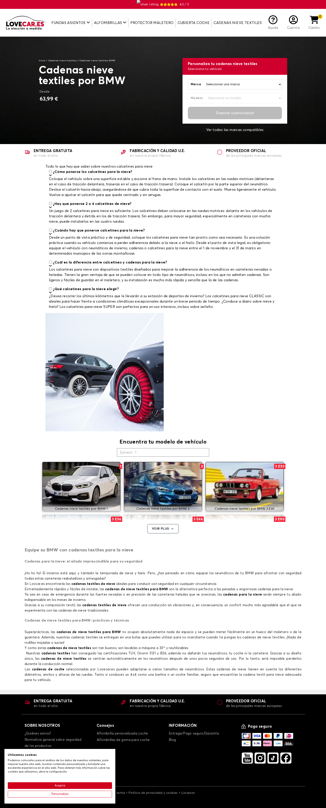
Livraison (188, 792)
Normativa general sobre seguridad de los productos (53, 743)
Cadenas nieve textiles (238, 23)
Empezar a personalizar (235, 113)
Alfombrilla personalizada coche (122, 733)
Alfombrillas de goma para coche (123, 740)
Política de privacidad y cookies (153, 792)
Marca (196, 84)
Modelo (197, 98)
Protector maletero (151, 23)
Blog (172, 740)
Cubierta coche (194, 23)
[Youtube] (247, 758)
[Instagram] (260, 758)
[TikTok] (273, 758)
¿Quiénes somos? (38, 733)
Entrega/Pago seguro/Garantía (194, 733)
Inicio (42, 60)
